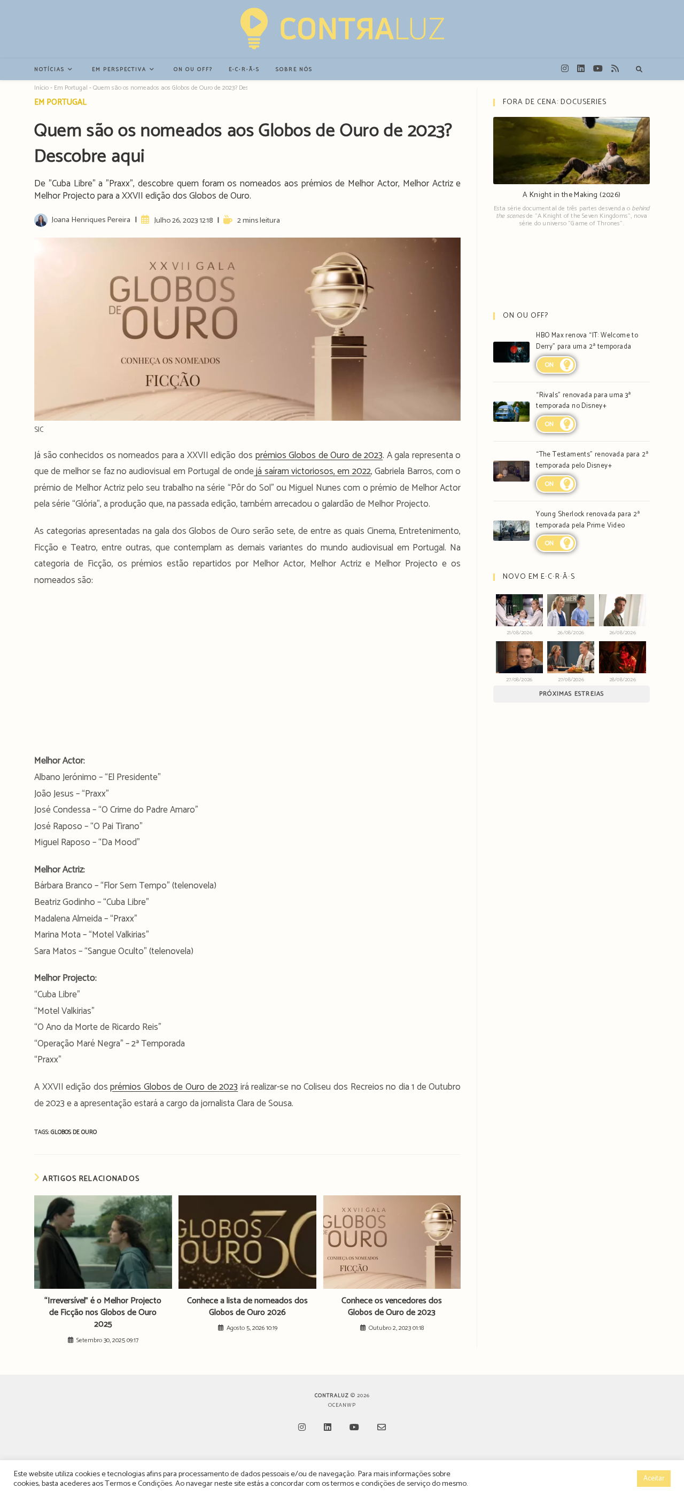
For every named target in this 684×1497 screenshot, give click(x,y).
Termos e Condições (138, 1483)
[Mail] (381, 1428)
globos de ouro (74, 1132)
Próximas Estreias (571, 694)
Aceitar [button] (653, 1478)
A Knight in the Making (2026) (572, 195)
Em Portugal (71, 88)
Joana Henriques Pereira (90, 220)
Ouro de (202, 1087)
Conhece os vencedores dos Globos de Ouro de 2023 (391, 1307)
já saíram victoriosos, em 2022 (312, 471)
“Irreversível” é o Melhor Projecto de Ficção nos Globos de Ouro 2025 (102, 1313)
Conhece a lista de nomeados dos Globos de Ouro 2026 (247, 1307)
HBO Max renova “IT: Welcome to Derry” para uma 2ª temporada (587, 341)
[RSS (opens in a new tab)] (615, 69)
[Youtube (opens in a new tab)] (598, 69)
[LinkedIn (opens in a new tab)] (581, 69)
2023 (228, 1087)
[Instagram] (302, 1428)
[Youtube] (354, 1428)
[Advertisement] (247, 674)
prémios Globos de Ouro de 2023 (319, 455)
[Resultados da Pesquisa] (639, 70)
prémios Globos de (147, 1087)
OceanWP (342, 1405)
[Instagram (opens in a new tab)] (565, 69)
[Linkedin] (327, 1428)
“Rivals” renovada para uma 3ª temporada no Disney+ (583, 401)
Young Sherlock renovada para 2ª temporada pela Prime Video (588, 520)
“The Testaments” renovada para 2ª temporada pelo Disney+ (592, 460)
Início (41, 88)
